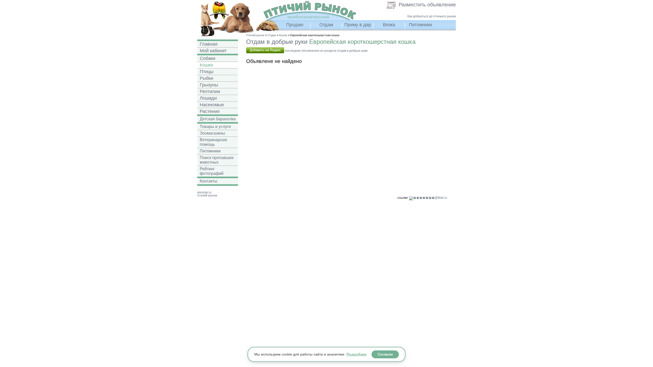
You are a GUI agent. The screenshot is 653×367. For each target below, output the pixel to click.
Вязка (389, 24)
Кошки (206, 65)
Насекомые (212, 104)
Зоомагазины (212, 133)
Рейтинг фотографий (211, 171)
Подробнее (356, 354)
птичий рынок (207, 195)
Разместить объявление (427, 4)
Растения (210, 111)
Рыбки (206, 78)
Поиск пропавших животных (217, 159)
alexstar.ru (204, 192)
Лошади (208, 98)
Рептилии (210, 91)
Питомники (420, 24)
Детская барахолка (218, 119)
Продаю (295, 24)
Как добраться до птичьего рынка (431, 16)
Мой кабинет (213, 50)
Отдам (326, 24)
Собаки (207, 58)
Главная (209, 44)
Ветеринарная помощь (213, 142)
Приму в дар (357, 24)
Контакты (208, 181)
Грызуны (209, 84)
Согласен (385, 354)
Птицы (207, 71)
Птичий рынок (255, 35)
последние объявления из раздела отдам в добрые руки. (326, 50)
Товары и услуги (215, 126)
